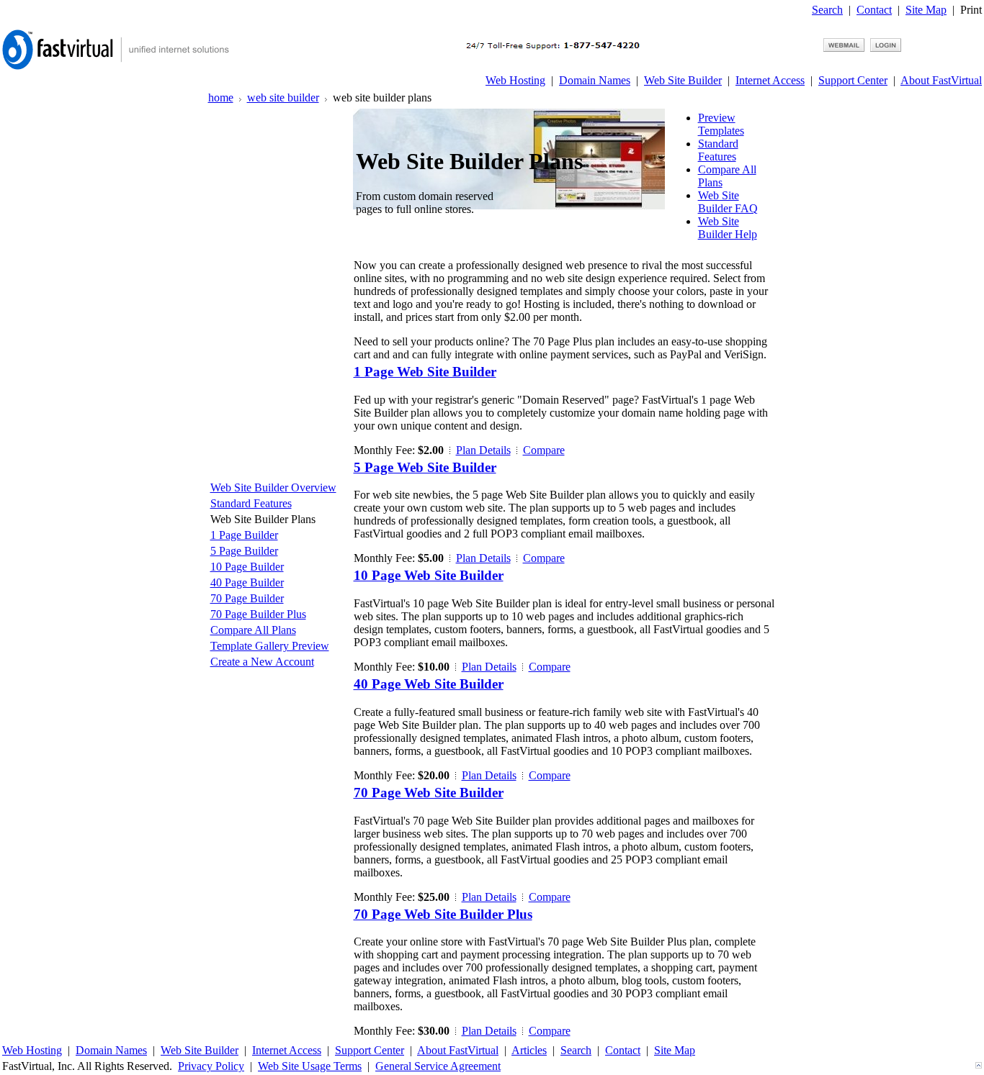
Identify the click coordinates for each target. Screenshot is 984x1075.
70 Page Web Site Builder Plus (443, 914)
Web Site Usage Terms (310, 1066)
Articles (529, 1050)
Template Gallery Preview (269, 646)
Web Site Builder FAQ (728, 201)
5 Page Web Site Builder (425, 467)
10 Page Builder (247, 567)
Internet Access (770, 80)
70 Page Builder (247, 598)
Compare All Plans (253, 630)
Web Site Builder (683, 80)
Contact (874, 10)
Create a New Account (262, 662)
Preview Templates (721, 124)
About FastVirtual (941, 80)
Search (827, 10)
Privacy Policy (211, 1066)
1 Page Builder (244, 535)
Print (971, 10)
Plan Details (483, 450)
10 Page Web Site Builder (429, 575)
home (220, 97)
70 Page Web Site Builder (429, 792)
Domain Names (594, 80)
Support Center (852, 80)
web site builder (283, 97)
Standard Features (718, 150)
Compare (544, 450)
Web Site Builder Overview (273, 487)
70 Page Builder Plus (258, 614)
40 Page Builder (247, 582)
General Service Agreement (438, 1066)
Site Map (926, 10)
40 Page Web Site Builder (429, 683)
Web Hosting (515, 80)
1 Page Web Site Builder (425, 371)
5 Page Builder (244, 551)
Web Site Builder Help (727, 227)
